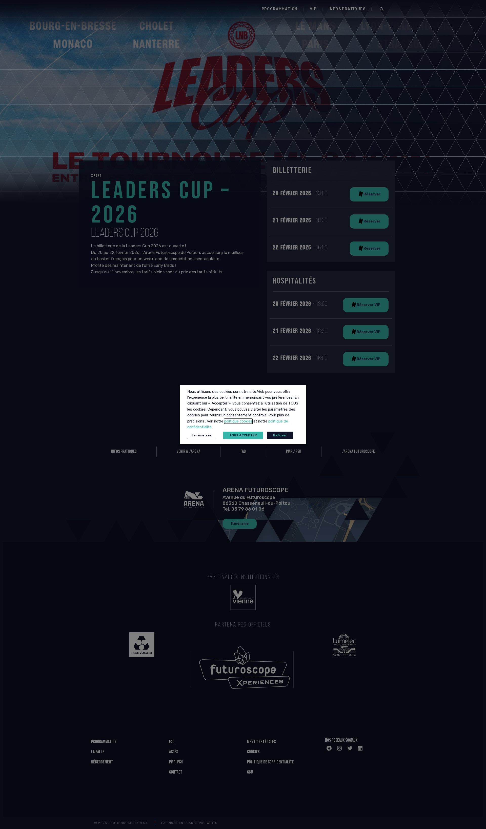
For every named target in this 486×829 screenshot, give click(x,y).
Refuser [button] (280, 435)
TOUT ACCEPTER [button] (243, 435)
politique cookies (238, 421)
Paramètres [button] (201, 435)
